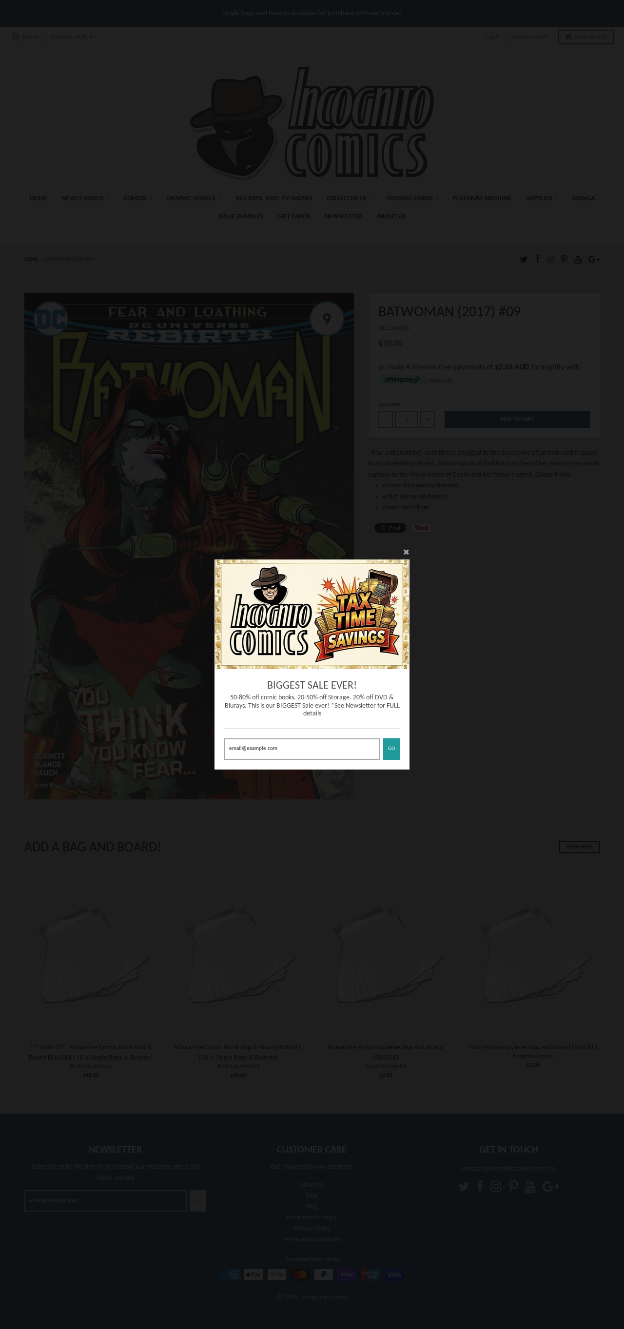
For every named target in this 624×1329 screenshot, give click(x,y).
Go (391, 748)
